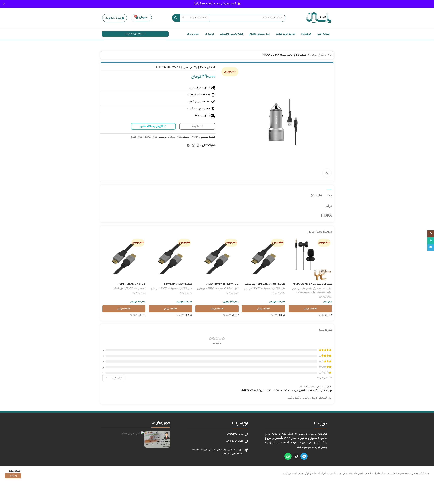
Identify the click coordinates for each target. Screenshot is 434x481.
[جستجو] (176, 18)
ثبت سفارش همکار (259, 34)
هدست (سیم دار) (323, 288)
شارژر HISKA (150, 137)
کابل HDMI (279, 288)
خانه (330, 55)
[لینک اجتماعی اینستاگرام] (197, 145)
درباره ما (209, 34)
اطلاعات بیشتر (15, 471)
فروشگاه (306, 34)
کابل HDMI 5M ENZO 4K (178, 284)
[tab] (329, 194)
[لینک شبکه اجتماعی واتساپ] (193, 145)
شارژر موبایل (317, 55)
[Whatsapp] (288, 456)
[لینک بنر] (217, 4)
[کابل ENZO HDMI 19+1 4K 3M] (217, 259)
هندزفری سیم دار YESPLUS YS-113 (312, 284)
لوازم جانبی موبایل (306, 292)
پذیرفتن (13, 475)
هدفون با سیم (305, 288)
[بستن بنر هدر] (4, 4)
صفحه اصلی (323, 34)
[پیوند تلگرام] (188, 145)
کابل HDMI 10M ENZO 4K (131, 284)
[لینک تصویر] (157, 439)
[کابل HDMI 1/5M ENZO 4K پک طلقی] (263, 259)
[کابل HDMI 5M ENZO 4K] (170, 259)
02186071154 (234, 441)
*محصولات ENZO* (135, 288)
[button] (114, 18)
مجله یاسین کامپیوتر (231, 34)
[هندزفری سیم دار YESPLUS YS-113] (310, 259)
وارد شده (299, 398)
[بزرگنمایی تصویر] (327, 173)
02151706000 (235, 434)
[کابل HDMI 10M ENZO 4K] (124, 259)
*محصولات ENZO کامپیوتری (258, 288)
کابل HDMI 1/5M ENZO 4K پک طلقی (265, 284)
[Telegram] (304, 456)
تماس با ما (193, 34)
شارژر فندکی (136, 137)
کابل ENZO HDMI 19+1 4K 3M (222, 284)
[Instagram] (296, 456)
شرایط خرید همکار (285, 34)
